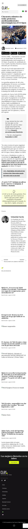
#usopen (14, 130)
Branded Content (6, 502)
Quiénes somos (6, 509)
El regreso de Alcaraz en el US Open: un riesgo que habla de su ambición (13, 316)
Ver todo (4, 505)
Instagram (17, 184)
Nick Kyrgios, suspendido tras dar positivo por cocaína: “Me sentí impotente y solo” (13, 405)
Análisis (4, 495)
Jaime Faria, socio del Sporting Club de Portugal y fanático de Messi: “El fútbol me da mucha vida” (12, 433)
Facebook (12, 185)
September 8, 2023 (11, 137)
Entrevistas (5, 491)
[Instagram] (2, 480)
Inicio (3, 484)
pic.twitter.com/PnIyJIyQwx (14, 132)
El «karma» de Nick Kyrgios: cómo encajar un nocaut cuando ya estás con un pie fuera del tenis (14, 343)
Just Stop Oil (15, 157)
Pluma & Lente (15, 251)
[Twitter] (5, 480)
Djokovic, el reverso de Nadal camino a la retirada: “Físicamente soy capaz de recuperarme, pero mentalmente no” (13, 290)
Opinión (4, 498)
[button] (5, 53)
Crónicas (4, 488)
